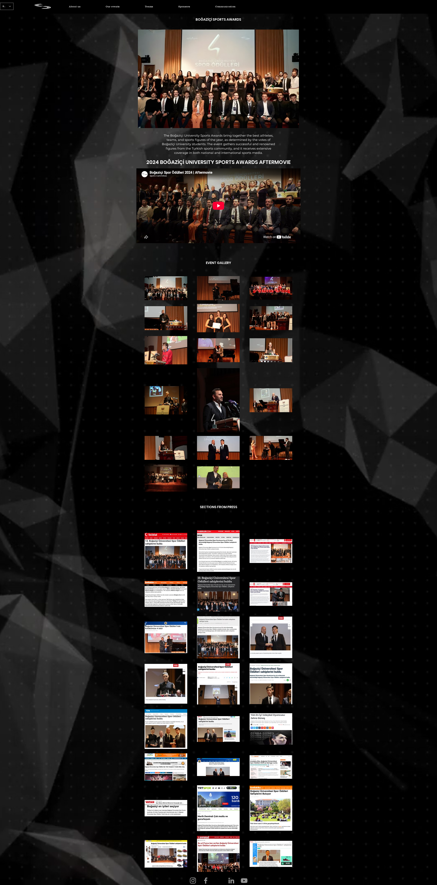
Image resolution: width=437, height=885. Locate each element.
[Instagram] (193, 880)
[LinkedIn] (231, 880)
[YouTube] (244, 880)
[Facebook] (206, 880)
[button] (75, 6)
